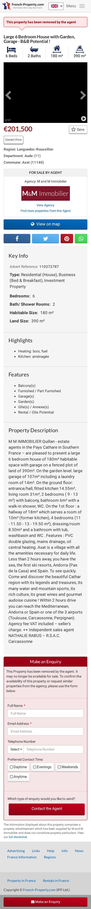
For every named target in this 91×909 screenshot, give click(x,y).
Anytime (20, 776)
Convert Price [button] (13, 139)
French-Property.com (39, 890)
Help (50, 851)
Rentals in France (56, 880)
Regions (50, 857)
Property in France (21, 880)
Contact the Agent (47, 808)
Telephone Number (22, 741)
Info (65, 851)
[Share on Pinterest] (67, 238)
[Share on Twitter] (45, 238)
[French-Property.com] (22, 6)
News (79, 851)
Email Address (18, 724)
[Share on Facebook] (17, 238)
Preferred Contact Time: (25, 759)
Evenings (44, 767)
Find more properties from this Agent (46, 211)
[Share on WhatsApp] (81, 238)
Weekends (69, 767)
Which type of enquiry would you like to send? (41, 799)
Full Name (15, 706)
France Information (22, 857)
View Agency (45, 205)
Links (36, 851)
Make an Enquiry (47, 902)
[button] (8, 92)
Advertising (16, 851)
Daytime (20, 767)
